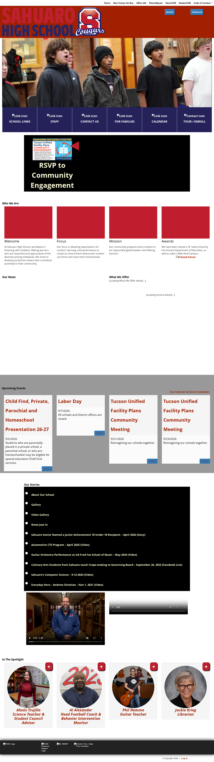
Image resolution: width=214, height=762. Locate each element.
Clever (107, 2)
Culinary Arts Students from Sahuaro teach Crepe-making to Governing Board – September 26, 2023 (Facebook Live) (106, 565)
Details (47, 468)
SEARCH (170, 12)
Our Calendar (178, 391)
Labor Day (70, 401)
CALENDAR (159, 121)
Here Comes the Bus (123, 2)
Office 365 (141, 2)
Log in (184, 758)
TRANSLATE (197, 12)
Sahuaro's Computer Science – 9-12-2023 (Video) (62, 574)
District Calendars (199, 391)
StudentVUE (185, 2)
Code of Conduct (202, 2)
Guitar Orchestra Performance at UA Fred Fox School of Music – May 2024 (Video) (84, 554)
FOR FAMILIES (125, 121)
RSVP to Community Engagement (52, 175)
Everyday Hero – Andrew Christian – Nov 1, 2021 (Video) (67, 584)
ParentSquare (156, 2)
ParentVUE (171, 2)
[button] (28, 695)
